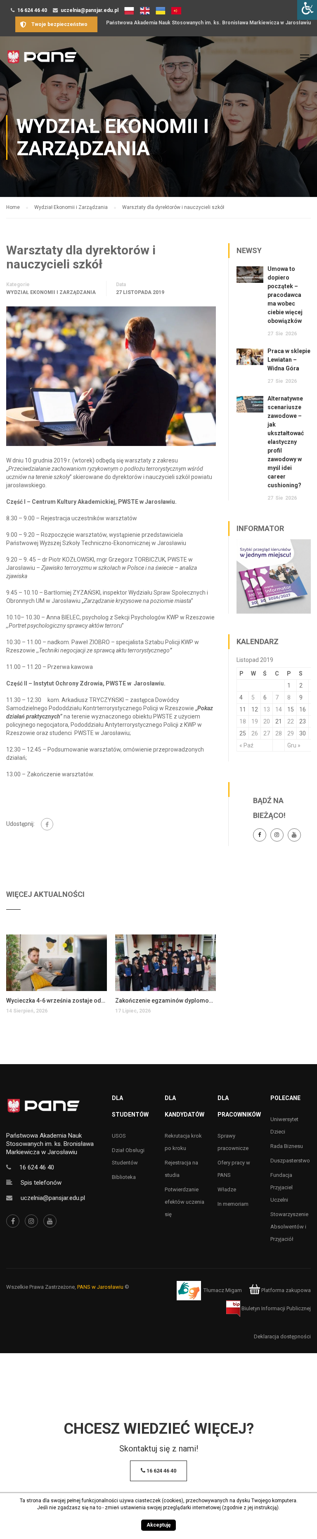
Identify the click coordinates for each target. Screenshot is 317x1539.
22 (290, 721)
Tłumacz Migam (222, 1290)
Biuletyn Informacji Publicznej (275, 1308)
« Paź (246, 745)
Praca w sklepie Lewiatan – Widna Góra (288, 360)
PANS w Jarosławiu (100, 1287)
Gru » (293, 745)
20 (266, 721)
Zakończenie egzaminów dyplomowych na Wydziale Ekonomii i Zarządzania (165, 1000)
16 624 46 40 (32, 10)
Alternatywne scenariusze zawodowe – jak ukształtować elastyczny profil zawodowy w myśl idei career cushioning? (285, 441)
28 (278, 733)
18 (242, 721)
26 (254, 733)
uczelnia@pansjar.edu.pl (89, 10)
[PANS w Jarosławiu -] (42, 61)
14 (278, 709)
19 (254, 721)
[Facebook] (47, 824)
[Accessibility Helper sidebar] (307, 10)
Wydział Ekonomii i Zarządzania (51, 292)
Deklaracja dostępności (282, 1336)
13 (266, 709)
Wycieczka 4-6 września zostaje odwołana (56, 1000)
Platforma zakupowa (285, 1290)
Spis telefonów (41, 1182)
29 (290, 733)
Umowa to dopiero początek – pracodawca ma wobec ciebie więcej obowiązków (285, 295)
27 (266, 733)
